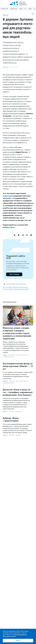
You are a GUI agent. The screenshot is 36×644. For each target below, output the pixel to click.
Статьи (5, 355)
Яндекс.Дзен (9, 227)
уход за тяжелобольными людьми (19, 289)
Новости (5, 15)
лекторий (9, 287)
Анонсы (5, 411)
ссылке (5, 140)
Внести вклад (14, 274)
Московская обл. (21, 284)
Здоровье (5, 67)
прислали (8, 196)
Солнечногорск (10, 284)
